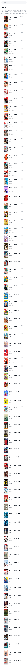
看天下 (10, 19)
